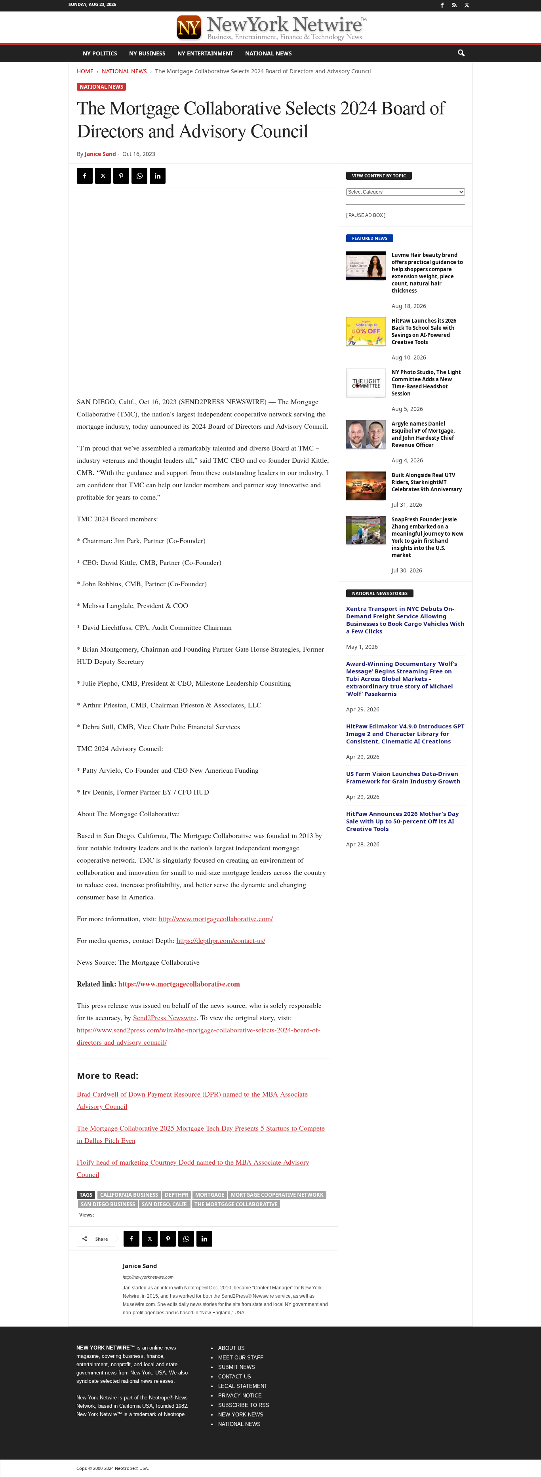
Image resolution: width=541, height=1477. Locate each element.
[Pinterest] (121, 176)
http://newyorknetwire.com (148, 1277)
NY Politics (100, 53)
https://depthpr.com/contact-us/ (221, 940)
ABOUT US (231, 1348)
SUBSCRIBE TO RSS (243, 1405)
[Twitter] (467, 5)
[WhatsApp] (139, 176)
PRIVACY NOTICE (240, 1396)
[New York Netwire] (270, 27)
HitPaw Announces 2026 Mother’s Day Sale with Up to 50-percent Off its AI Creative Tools (402, 821)
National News (268, 53)
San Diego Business (108, 1204)
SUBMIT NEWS (236, 1367)
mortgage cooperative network (277, 1194)
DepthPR (177, 1194)
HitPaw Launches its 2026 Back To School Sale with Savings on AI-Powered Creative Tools (424, 331)
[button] (461, 53)
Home (85, 71)
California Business (129, 1194)
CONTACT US (234, 1377)
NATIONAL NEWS (239, 1424)
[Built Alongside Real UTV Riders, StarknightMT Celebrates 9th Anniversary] (366, 486)
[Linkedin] (158, 176)
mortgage (209, 1194)
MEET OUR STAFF (240, 1358)
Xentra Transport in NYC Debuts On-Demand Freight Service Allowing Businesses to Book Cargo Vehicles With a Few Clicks (405, 619)
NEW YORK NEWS (240, 1415)
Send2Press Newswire (164, 1017)
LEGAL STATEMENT (242, 1386)
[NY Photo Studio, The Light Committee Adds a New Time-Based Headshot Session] (366, 383)
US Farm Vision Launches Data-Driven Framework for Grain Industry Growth (403, 777)
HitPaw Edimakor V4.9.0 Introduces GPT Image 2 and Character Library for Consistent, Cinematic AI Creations (405, 733)
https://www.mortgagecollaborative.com (179, 984)
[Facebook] (442, 5)
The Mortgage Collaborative (235, 1204)
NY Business (147, 53)
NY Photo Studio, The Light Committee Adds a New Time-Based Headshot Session (426, 383)
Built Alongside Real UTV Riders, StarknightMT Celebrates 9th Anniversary (427, 482)
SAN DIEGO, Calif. (165, 1204)
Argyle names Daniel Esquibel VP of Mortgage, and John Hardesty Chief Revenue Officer (423, 434)
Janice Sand (100, 154)
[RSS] (454, 5)
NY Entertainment (205, 53)
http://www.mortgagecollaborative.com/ (216, 918)
